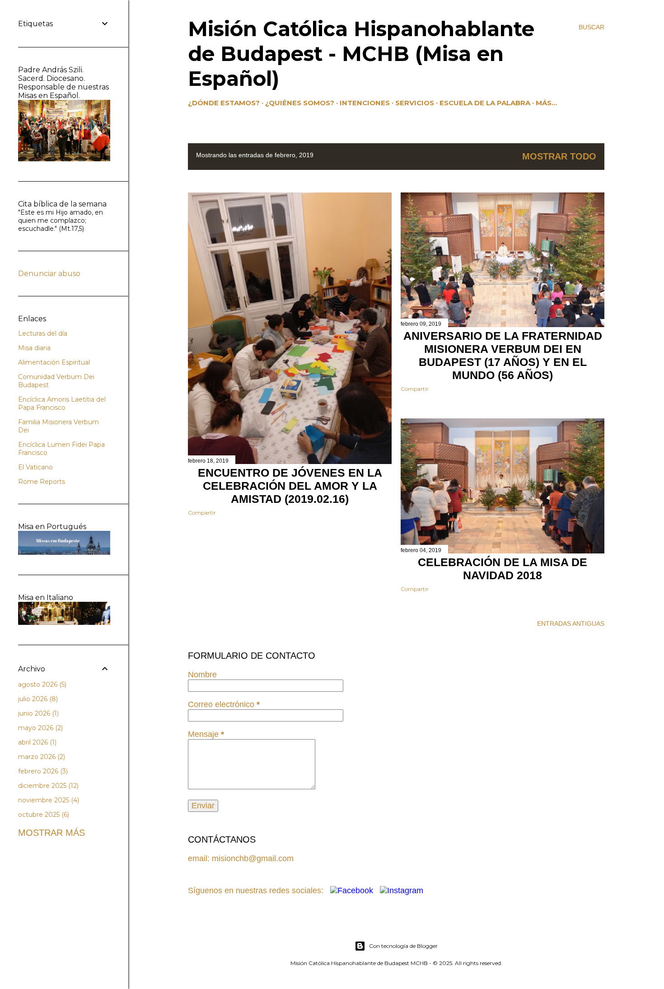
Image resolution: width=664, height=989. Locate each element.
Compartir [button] (202, 512)
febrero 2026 (42, 771)
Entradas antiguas (570, 623)
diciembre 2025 (47, 786)
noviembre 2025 (47, 800)
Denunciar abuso (49, 273)
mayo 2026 (39, 728)
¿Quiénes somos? (299, 102)
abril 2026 (36, 742)
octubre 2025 (42, 815)
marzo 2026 (40, 757)
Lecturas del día (42, 333)
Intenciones (365, 102)
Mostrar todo (559, 156)
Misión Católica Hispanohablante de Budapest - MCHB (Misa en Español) (361, 53)
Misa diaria (34, 348)
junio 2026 (37, 713)
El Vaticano (35, 467)
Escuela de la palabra (485, 102)
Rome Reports (41, 482)
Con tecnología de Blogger (403, 945)
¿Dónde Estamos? (224, 102)
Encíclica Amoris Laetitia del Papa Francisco (62, 403)
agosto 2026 (41, 684)
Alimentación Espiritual (54, 362)
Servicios (414, 102)
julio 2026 (37, 699)
